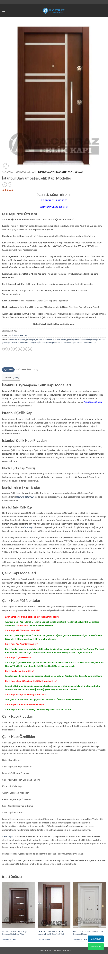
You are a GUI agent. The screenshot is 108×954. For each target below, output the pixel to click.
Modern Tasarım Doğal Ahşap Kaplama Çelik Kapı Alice (15, 932)
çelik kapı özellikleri (75, 340)
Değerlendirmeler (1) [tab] (27, 369)
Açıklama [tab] (8, 369)
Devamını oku (9, 939)
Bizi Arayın (96, 938)
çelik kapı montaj (59, 340)
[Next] (106, 914)
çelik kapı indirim (45, 340)
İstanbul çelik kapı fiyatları (28, 342)
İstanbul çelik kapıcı (68, 342)
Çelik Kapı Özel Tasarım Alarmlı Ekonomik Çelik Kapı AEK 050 (51, 932)
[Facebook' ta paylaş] (9, 349)
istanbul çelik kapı (90, 340)
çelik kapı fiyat (32, 340)
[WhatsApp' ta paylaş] (4, 349)
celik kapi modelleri (17, 340)
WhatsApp (95, 946)
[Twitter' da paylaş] (15, 349)
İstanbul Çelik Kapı (25, 172)
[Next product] (4, 184)
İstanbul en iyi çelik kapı (86, 342)
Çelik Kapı (28, 527)
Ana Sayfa (7, 172)
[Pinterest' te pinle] (25, 349)
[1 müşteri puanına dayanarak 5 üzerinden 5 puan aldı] (54, 190)
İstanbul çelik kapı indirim (49, 342)
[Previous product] (10, 184)
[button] (3, 10)
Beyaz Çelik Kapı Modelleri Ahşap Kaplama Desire (88, 932)
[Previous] (2, 914)
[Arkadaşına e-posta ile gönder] (20, 349)
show (16, 377)
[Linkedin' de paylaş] (30, 349)
